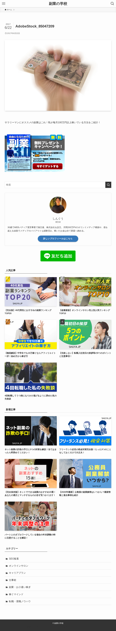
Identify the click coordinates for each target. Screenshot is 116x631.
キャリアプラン (17, 573)
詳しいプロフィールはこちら (58, 238)
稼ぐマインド (16, 594)
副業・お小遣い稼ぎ (20, 587)
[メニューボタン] (3, 3)
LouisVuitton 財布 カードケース (66, 626)
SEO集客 (14, 558)
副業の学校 (58, 3)
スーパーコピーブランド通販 (15, 626)
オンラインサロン (18, 565)
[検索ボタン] (112, 3)
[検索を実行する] (108, 185)
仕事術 (12, 580)
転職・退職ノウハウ (20, 601)
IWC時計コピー (40, 626)
